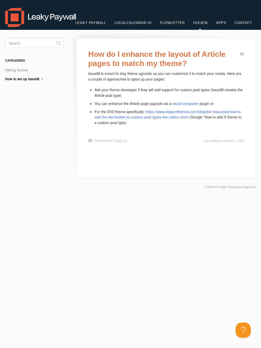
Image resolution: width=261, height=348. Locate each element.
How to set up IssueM (22, 78)
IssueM (200, 23)
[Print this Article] (242, 54)
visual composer (185, 103)
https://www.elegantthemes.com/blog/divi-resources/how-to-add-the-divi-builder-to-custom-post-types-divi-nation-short (168, 114)
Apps (221, 23)
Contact (243, 23)
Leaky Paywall (90, 23)
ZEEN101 (213, 187)
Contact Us (120, 140)
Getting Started (16, 70)
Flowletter (172, 23)
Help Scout (249, 187)
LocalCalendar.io (133, 23)
